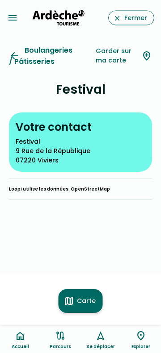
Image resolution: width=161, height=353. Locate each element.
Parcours (60, 346)
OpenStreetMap (90, 189)
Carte (86, 300)
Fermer (135, 17)
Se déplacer (100, 346)
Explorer (140, 346)
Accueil (20, 346)
